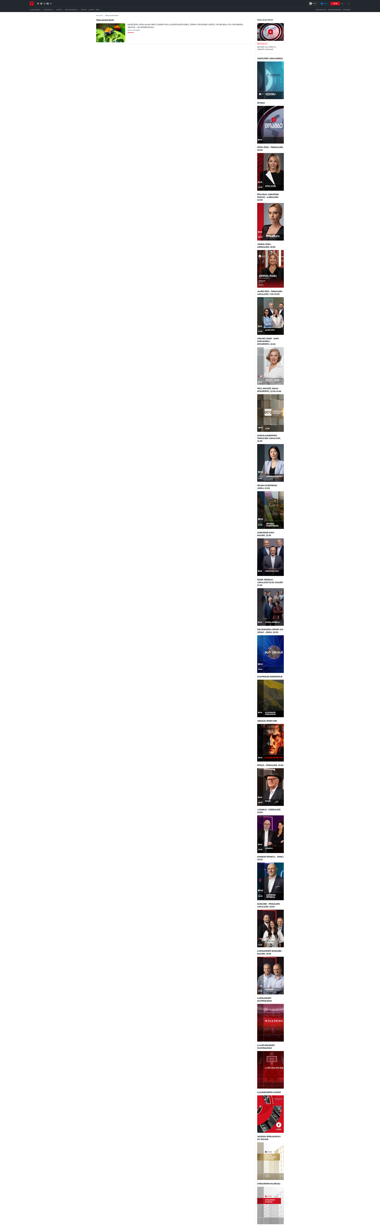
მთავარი (99, 15)
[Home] (32, 4)
